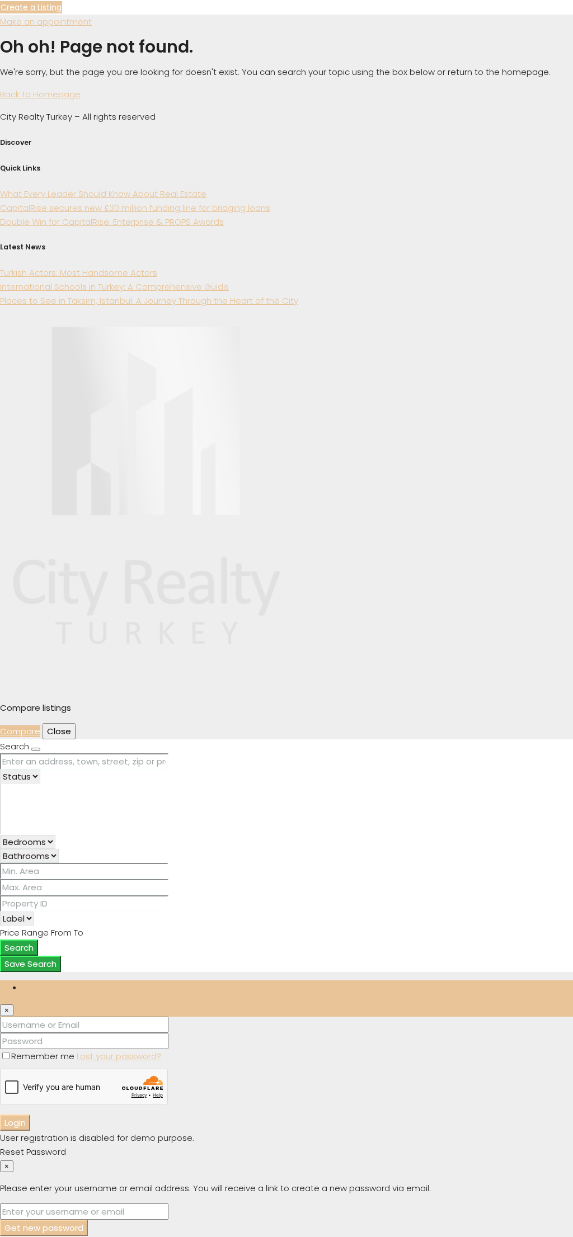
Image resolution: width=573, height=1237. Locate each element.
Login (15, 1123)
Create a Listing (31, 7)
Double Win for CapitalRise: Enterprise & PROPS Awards (112, 222)
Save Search (30, 964)
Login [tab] (33, 987)
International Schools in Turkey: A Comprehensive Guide (114, 286)
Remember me (44, 1056)
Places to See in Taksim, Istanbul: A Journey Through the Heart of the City (149, 300)
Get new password (43, 1228)
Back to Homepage (40, 94)
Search (19, 947)
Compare (20, 731)
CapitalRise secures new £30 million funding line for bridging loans (135, 208)
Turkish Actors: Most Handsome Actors (78, 272)
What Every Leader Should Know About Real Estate (103, 194)
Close (59, 731)
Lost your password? (119, 1056)
